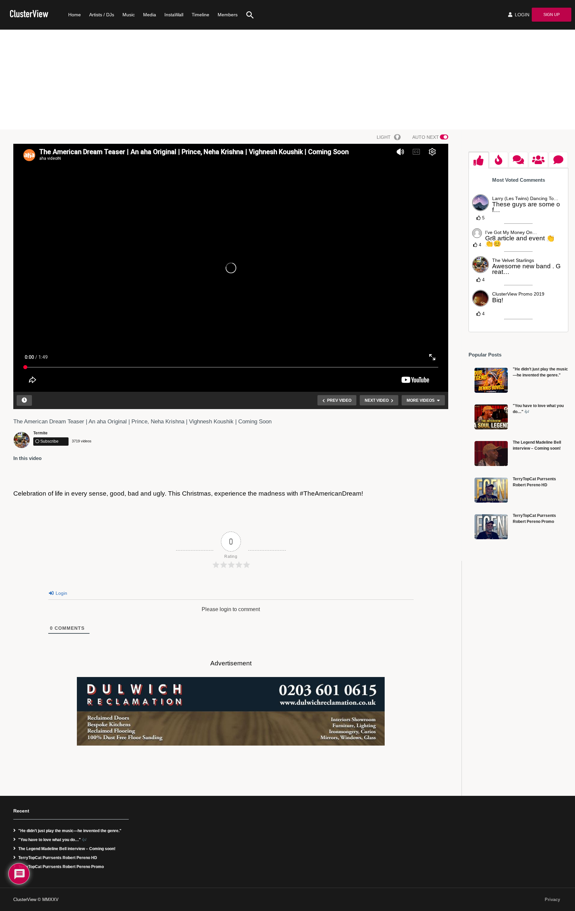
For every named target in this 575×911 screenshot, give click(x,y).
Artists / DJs (101, 14)
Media (149, 14)
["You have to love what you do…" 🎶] (491, 416)
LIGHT (384, 137)
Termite (40, 433)
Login (60, 593)
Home (74, 14)
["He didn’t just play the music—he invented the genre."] (491, 380)
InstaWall (173, 14)
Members (228, 14)
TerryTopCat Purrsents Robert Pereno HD (57, 857)
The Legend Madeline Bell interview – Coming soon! (66, 848)
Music (128, 14)
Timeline (200, 14)
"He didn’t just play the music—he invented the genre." (69, 830)
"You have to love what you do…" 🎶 (52, 839)
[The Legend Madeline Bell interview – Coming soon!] (491, 453)
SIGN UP (551, 14)
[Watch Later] (24, 400)
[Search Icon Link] (247, 15)
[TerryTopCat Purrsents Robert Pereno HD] (491, 490)
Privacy (552, 899)
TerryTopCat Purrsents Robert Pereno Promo (61, 866)
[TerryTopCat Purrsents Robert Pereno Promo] (491, 526)
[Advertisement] (287, 79)
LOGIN (521, 14)
